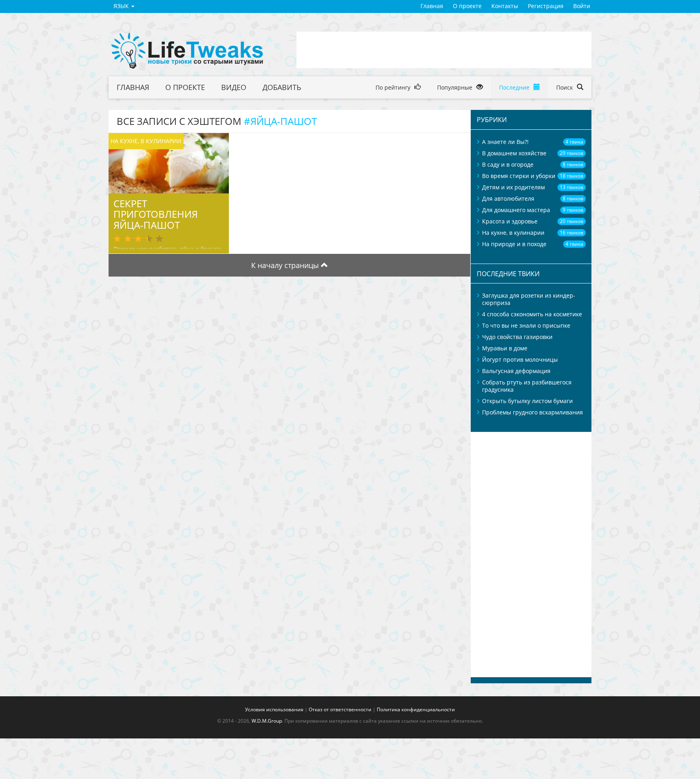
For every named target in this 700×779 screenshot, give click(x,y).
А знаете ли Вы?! (505, 142)
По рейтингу (394, 87)
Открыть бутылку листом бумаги (527, 401)
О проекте (467, 6)
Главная (431, 6)
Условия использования (274, 709)
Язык (121, 6)
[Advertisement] (444, 50)
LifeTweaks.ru (188, 51)
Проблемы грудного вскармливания (532, 412)
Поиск (565, 87)
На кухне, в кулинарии (513, 232)
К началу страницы (286, 265)
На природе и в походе (514, 244)
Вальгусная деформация (516, 371)
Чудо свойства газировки (517, 337)
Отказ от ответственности (340, 709)
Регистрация (545, 6)
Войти (581, 6)
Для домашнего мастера (516, 210)
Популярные (455, 87)
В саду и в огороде (508, 164)
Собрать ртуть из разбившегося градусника (527, 385)
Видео (233, 87)
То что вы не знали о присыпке (526, 325)
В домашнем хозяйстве (514, 153)
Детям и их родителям (513, 187)
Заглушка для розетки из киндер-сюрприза (528, 299)
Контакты (504, 6)
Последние (515, 87)
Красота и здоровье (510, 221)
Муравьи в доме (504, 348)
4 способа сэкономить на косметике (532, 314)
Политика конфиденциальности (416, 709)
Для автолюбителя (508, 198)
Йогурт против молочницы (520, 359)
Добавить (281, 87)
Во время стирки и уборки (518, 176)
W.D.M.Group (267, 720)
